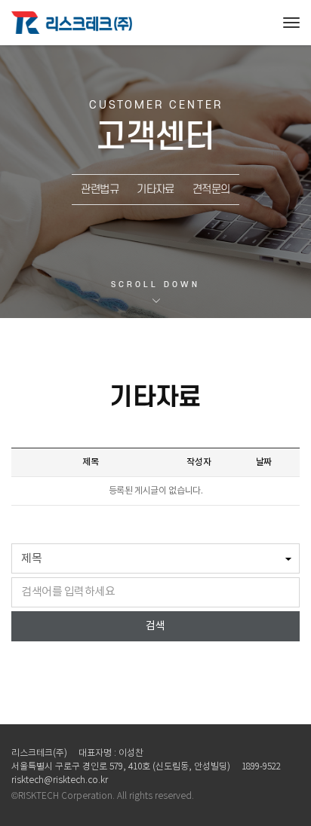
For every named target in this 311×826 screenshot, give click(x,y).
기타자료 (155, 189)
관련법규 (100, 189)
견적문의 (211, 189)
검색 (155, 626)
